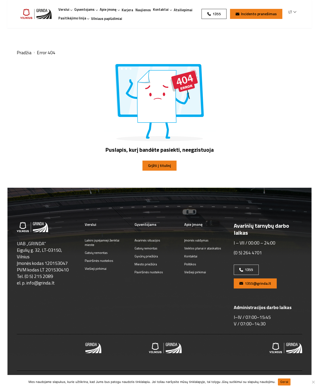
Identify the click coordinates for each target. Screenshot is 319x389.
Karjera (127, 10)
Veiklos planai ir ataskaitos (202, 248)
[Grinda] (36, 14)
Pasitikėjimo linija (72, 18)
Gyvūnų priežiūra (146, 256)
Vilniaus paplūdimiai (106, 18)
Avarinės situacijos (147, 240)
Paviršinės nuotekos (99, 260)
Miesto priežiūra (146, 264)
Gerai (284, 382)
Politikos (190, 264)
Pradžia (24, 52)
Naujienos (143, 10)
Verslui (63, 9)
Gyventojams (84, 9)
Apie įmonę (108, 9)
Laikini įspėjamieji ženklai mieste (102, 242)
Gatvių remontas (96, 252)
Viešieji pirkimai (95, 268)
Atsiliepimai (183, 10)
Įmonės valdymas (196, 240)
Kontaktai (161, 9)
